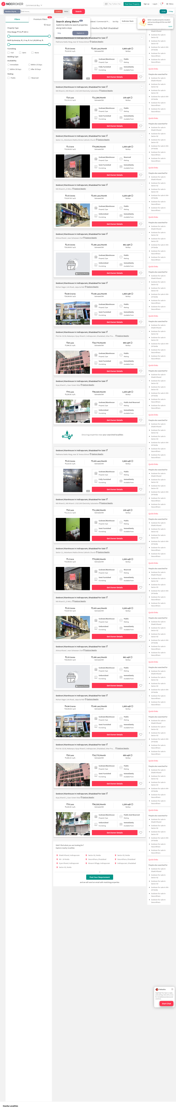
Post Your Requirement (100, 877)
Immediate (14, 64)
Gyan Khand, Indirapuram (69, 863)
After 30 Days (36, 69)
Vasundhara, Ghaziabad (97, 859)
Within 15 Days (36, 64)
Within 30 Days (15, 69)
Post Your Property (132, 4)
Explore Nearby (97, 41)
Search (79, 11)
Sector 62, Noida (94, 855)
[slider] (8, 36)
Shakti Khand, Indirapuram (69, 855)
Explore (80, 33)
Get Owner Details (115, 77)
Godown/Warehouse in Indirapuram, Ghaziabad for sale (80, 38)
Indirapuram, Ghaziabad (126, 863)
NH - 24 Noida (64, 859)
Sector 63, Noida (123, 855)
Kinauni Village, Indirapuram (99, 863)
